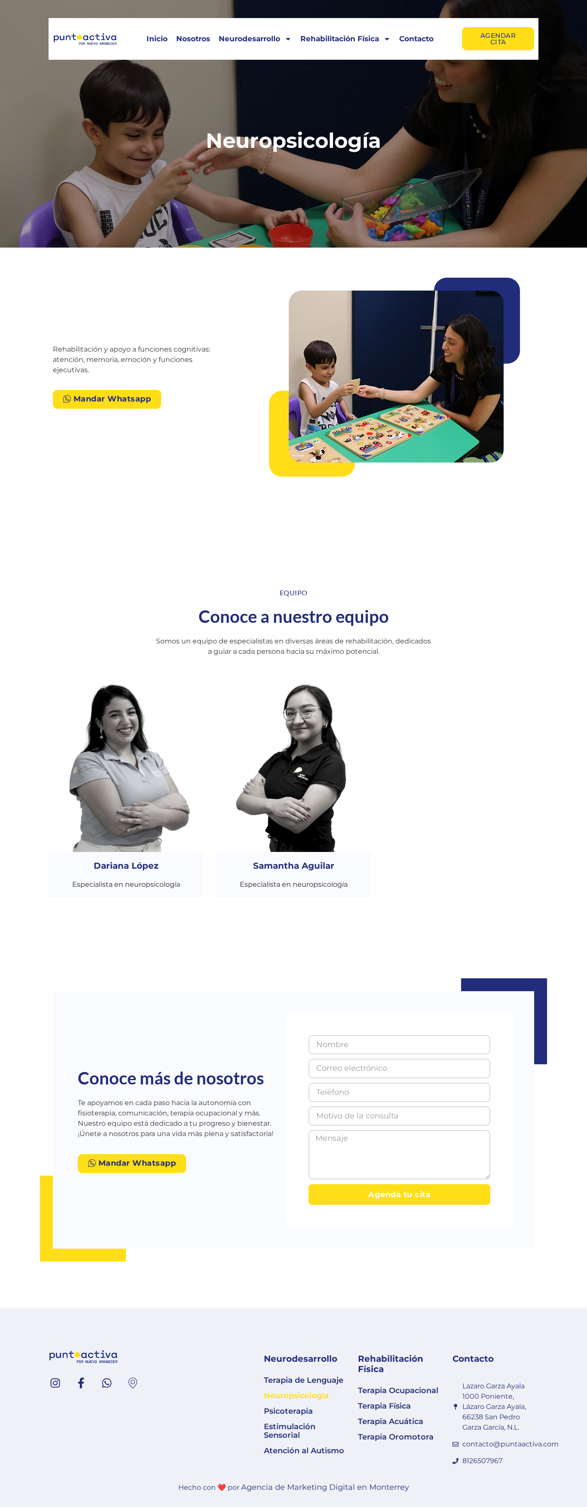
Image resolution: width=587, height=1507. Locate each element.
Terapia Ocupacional (398, 1390)
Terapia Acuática (390, 1421)
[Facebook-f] (81, 1383)
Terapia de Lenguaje (303, 1380)
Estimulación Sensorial (289, 1431)
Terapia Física (384, 1406)
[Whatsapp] (106, 1383)
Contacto (416, 38)
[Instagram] (55, 1383)
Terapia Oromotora (396, 1437)
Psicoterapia (288, 1411)
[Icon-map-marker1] (132, 1383)
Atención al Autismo (304, 1450)
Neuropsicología (296, 1395)
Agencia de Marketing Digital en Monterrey (325, 1487)
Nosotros (193, 38)
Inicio (157, 38)
